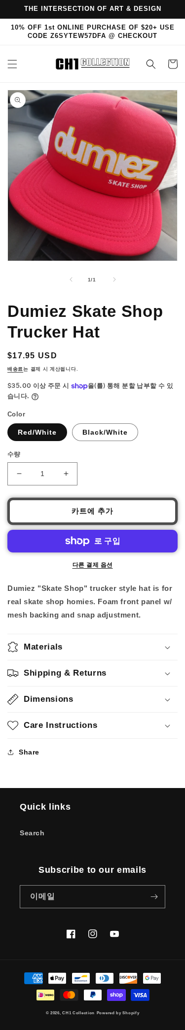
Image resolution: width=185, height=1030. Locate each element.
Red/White (37, 432)
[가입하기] (154, 896)
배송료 (15, 369)
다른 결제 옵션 (93, 564)
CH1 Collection (78, 1012)
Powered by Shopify (118, 1012)
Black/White (105, 432)
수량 (14, 454)
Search (32, 833)
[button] (12, 64)
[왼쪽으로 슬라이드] (71, 279)
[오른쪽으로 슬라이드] (114, 279)
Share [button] (29, 752)
